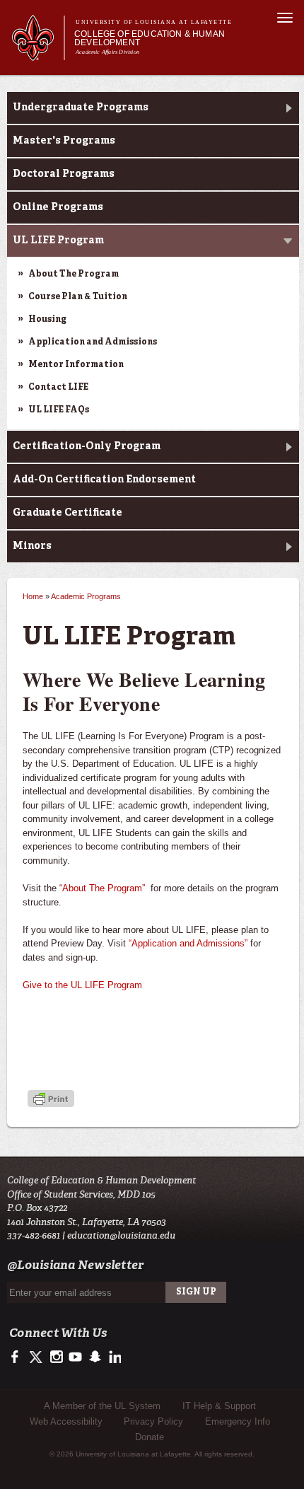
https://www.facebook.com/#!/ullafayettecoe (18, 1357)
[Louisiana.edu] (38, 54)
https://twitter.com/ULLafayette (37, 1357)
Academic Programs (86, 596)
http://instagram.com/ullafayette (56, 1357)
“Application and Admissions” (188, 943)
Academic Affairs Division (107, 52)
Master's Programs (64, 141)
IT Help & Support (219, 1406)
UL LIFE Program (58, 240)
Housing (47, 319)
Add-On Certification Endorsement (104, 480)
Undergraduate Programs (80, 107)
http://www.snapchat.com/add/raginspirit (94, 1357)
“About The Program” (102, 888)
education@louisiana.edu (121, 1235)
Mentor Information (76, 365)
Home (33, 596)
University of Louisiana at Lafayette (154, 22)
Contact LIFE (58, 387)
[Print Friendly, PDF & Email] (51, 1100)
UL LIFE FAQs (58, 410)
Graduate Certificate (67, 513)
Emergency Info (237, 1421)
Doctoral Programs (64, 174)
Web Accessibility (66, 1421)
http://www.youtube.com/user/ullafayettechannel (75, 1357)
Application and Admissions (92, 342)
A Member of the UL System (102, 1406)
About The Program (73, 274)
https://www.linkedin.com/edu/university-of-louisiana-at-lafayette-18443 (113, 1357)
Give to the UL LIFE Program (82, 985)
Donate (149, 1437)
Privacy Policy (153, 1421)
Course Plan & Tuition (77, 297)
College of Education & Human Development (149, 38)
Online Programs (58, 207)
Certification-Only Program (86, 446)
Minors (32, 546)
